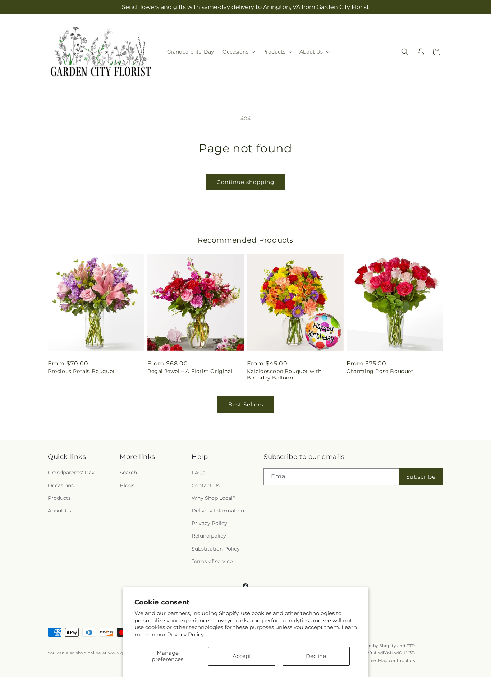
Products (59, 498)
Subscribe (421, 476)
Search (128, 472)
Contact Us (206, 485)
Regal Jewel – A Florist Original (190, 371)
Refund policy (209, 536)
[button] (238, 51)
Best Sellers (245, 404)
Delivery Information (218, 510)
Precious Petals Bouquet (81, 371)
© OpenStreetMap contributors (382, 660)
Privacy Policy (185, 634)
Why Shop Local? (213, 498)
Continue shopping (245, 182)
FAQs (198, 472)
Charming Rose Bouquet (380, 371)
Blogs (127, 485)
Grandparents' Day (71, 472)
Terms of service (212, 561)
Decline (316, 656)
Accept (242, 656)
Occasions (61, 485)
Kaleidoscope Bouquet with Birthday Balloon (284, 374)
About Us (59, 510)
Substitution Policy (216, 548)
